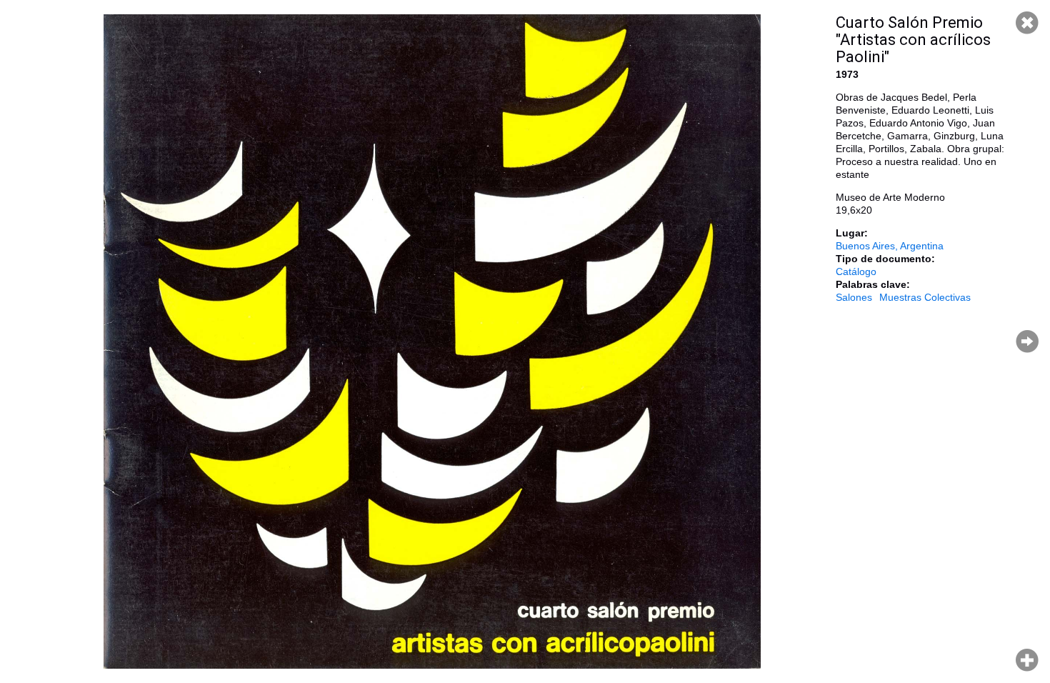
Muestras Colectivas (925, 297)
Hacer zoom (1027, 660)
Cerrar (1027, 23)
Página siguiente (1027, 341)
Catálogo (856, 271)
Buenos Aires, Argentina (890, 245)
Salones (854, 297)
